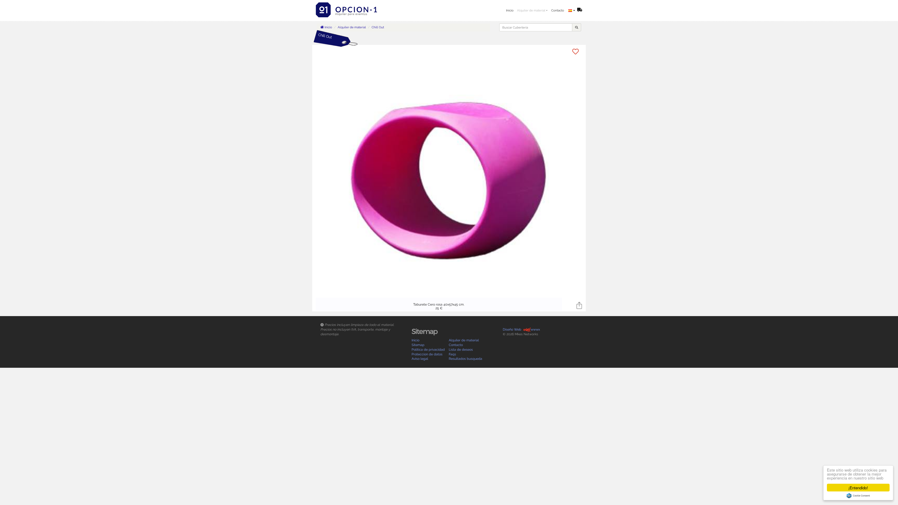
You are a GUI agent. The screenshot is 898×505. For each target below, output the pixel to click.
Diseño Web (512, 329)
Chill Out (378, 27)
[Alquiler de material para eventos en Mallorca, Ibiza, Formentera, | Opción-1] (348, 6)
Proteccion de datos (427, 354)
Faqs (452, 354)
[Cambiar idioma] (571, 10)
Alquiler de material (531, 10)
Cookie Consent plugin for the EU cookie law (858, 495)
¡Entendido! (858, 488)
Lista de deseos (461, 349)
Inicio (510, 10)
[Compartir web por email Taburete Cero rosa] (579, 305)
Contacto (557, 10)
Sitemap (418, 345)
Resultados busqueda (465, 359)
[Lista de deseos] (579, 10)
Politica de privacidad (428, 349)
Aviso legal (420, 359)
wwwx (535, 329)
